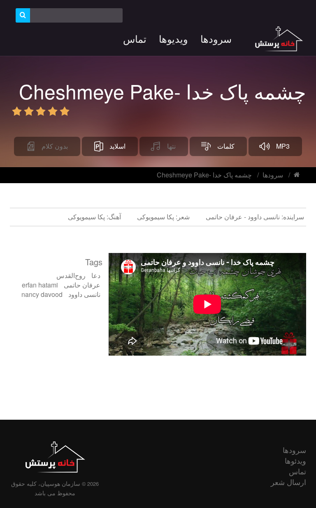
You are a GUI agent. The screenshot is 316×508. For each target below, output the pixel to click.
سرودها (273, 174)
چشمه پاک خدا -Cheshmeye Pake (204, 174)
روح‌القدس (71, 275)
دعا (95, 275)
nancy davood (42, 294)
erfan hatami (40, 285)
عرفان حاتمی (82, 285)
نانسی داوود (84, 294)
